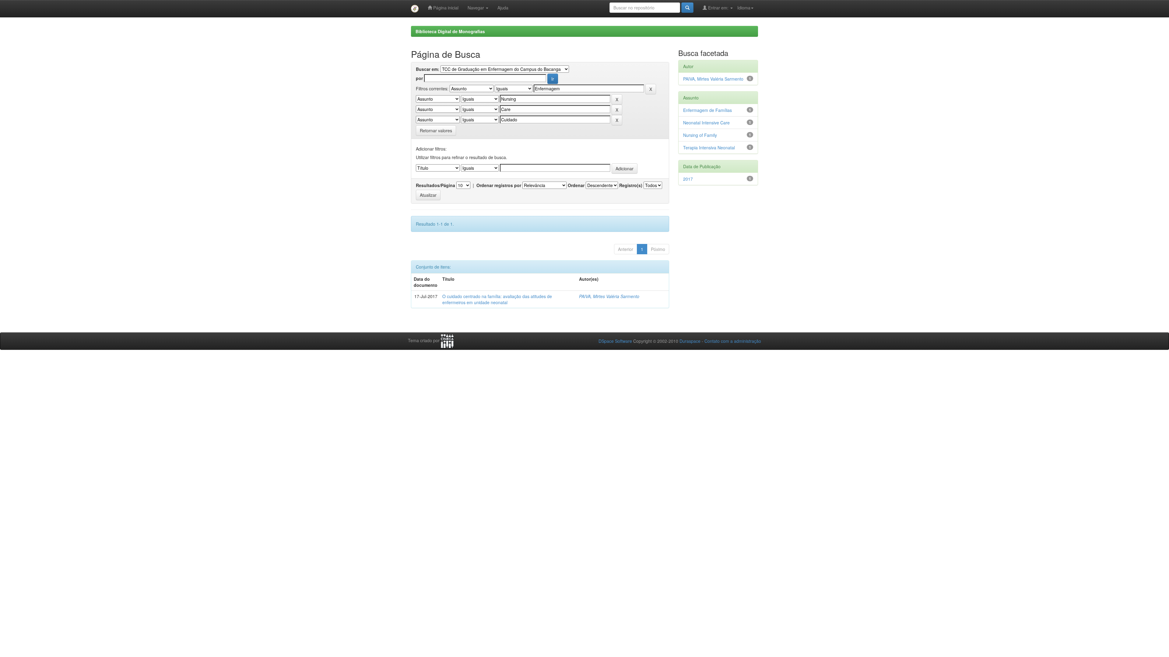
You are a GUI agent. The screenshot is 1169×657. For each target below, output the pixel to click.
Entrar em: (718, 8)
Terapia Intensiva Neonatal (709, 147)
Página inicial (445, 8)
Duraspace (689, 341)
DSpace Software (615, 341)
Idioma (743, 8)
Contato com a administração (732, 341)
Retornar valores (436, 130)
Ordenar (576, 185)
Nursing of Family (700, 135)
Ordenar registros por (498, 185)
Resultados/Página (435, 185)
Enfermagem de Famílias (707, 110)
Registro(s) (630, 185)
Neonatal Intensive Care (706, 123)
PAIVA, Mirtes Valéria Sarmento (609, 296)
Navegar (476, 8)
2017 (688, 179)
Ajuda (502, 8)
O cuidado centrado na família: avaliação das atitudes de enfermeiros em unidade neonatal (497, 299)
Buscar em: (427, 69)
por (419, 78)
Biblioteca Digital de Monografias (450, 31)
